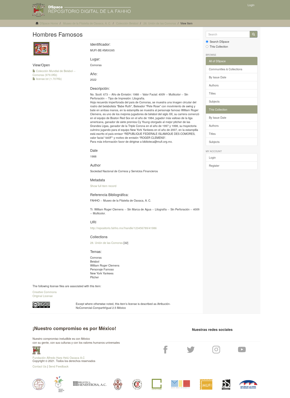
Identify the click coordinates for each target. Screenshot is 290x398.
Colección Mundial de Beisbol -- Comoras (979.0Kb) (54, 73)
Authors (214, 85)
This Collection (219, 46)
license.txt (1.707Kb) (48, 79)
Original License (43, 296)
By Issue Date (217, 77)
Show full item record (103, 186)
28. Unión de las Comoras (159, 23)
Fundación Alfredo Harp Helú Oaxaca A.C (59, 358)
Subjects (214, 101)
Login (212, 157)
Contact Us (39, 366)
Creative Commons (45, 292)
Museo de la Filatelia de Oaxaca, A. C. (87, 23)
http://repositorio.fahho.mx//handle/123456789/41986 (123, 228)
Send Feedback (58, 366)
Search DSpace (219, 42)
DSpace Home (49, 23)
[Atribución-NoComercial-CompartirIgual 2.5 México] (51, 305)
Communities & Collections (225, 69)
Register (214, 166)
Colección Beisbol (127, 23)
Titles (212, 93)
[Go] (253, 34)
